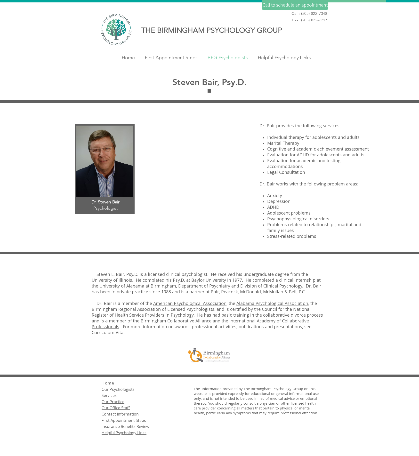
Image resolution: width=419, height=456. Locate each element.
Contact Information (120, 414)
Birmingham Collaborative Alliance (176, 321)
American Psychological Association (189, 303)
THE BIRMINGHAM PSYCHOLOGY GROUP (211, 30)
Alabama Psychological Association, (272, 303)
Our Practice (113, 401)
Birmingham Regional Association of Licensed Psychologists (153, 309)
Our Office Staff (116, 407)
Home (108, 383)
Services (109, 395)
